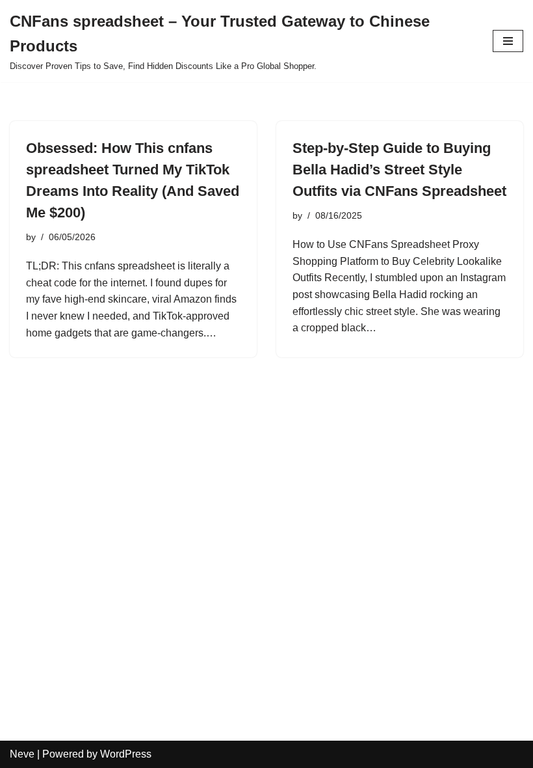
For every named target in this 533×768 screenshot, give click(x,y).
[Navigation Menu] (508, 41)
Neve (22, 754)
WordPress (125, 754)
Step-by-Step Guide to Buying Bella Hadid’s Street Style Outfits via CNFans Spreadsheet (399, 169)
